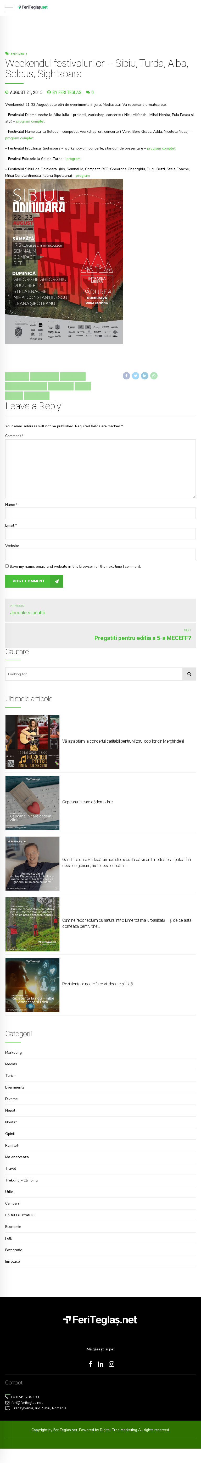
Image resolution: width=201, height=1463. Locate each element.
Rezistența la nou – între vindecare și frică (97, 983)
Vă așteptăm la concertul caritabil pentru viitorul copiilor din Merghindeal (123, 741)
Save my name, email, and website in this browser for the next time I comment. (75, 566)
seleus (14, 396)
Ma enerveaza (17, 1157)
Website (12, 545)
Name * (11, 504)
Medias (11, 1064)
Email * (11, 525)
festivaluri (60, 386)
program (73, 158)
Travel (10, 1168)
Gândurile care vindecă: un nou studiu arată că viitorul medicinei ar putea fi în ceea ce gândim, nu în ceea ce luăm (126, 862)
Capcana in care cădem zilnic (87, 801)
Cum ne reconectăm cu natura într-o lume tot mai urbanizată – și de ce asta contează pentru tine (126, 923)
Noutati (11, 1122)
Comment (14, 435)
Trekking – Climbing (21, 1180)
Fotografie (13, 1249)
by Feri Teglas (66, 92)
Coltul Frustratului (20, 1215)
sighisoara (36, 396)
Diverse (11, 1098)
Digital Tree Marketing (119, 1429)
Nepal (10, 1110)
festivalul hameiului (26, 386)
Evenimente (19, 54)
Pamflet (11, 1145)
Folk (8, 1238)
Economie (13, 1226)
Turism (10, 1075)
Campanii (12, 1203)
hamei (83, 386)
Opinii (10, 1133)
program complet (30, 121)
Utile (9, 1191)
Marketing (13, 1052)
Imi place (12, 1261)
